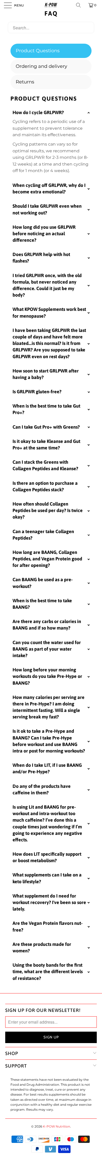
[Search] (78, 5)
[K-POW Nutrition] (51, 5)
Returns (25, 82)
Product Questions (38, 51)
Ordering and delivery (41, 66)
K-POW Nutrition (56, 1126)
